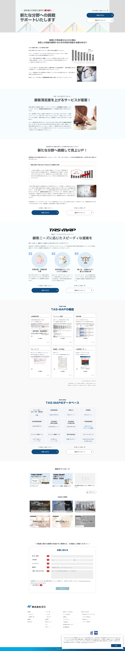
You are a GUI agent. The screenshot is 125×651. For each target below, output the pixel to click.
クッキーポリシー (85, 642)
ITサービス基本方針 (66, 614)
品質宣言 (64, 616)
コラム (46, 624)
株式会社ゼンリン (85, 619)
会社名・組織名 (35, 556)
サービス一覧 (47, 611)
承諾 (116, 645)
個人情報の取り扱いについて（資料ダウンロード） (84, 486)
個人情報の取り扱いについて (68, 624)
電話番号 (34, 567)
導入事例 (46, 619)
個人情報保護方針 (66, 627)
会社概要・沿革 (31, 616)
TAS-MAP (48, 614)
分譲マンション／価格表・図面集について (61, 486)
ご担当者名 (34, 559)
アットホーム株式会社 (86, 621)
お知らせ (46, 626)
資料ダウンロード (100, 20)
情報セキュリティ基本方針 (68, 611)
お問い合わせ (100, 15)
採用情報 (28, 619)
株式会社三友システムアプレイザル (88, 614)
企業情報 (28, 611)
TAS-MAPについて (34, 486)
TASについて (31, 614)
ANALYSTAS (49, 616)
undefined (28, 330)
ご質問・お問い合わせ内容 (38, 571)
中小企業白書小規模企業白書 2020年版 (49, 53)
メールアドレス (35, 563)
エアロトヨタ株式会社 (86, 616)
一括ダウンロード (91, 492)
